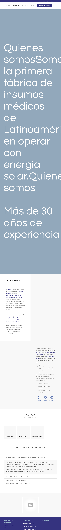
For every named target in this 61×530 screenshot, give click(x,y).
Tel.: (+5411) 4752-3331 (30, 526)
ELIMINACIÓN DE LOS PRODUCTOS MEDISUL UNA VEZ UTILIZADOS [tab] (27, 457)
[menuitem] (8, 5)
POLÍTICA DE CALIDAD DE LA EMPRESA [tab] (18, 483)
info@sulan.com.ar (53, 1)
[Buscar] (56, 5)
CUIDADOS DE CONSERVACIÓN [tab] (16, 480)
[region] (30, 467)
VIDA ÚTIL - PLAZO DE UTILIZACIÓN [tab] (17, 476)
